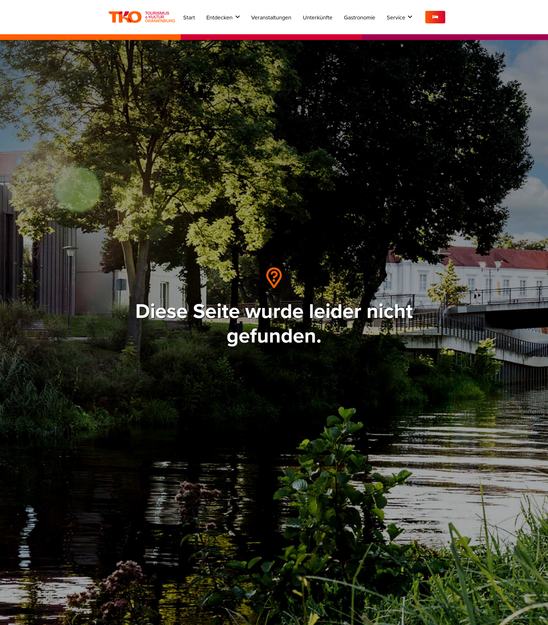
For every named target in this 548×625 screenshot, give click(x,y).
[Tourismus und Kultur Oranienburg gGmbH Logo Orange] (142, 17)
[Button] (435, 17)
